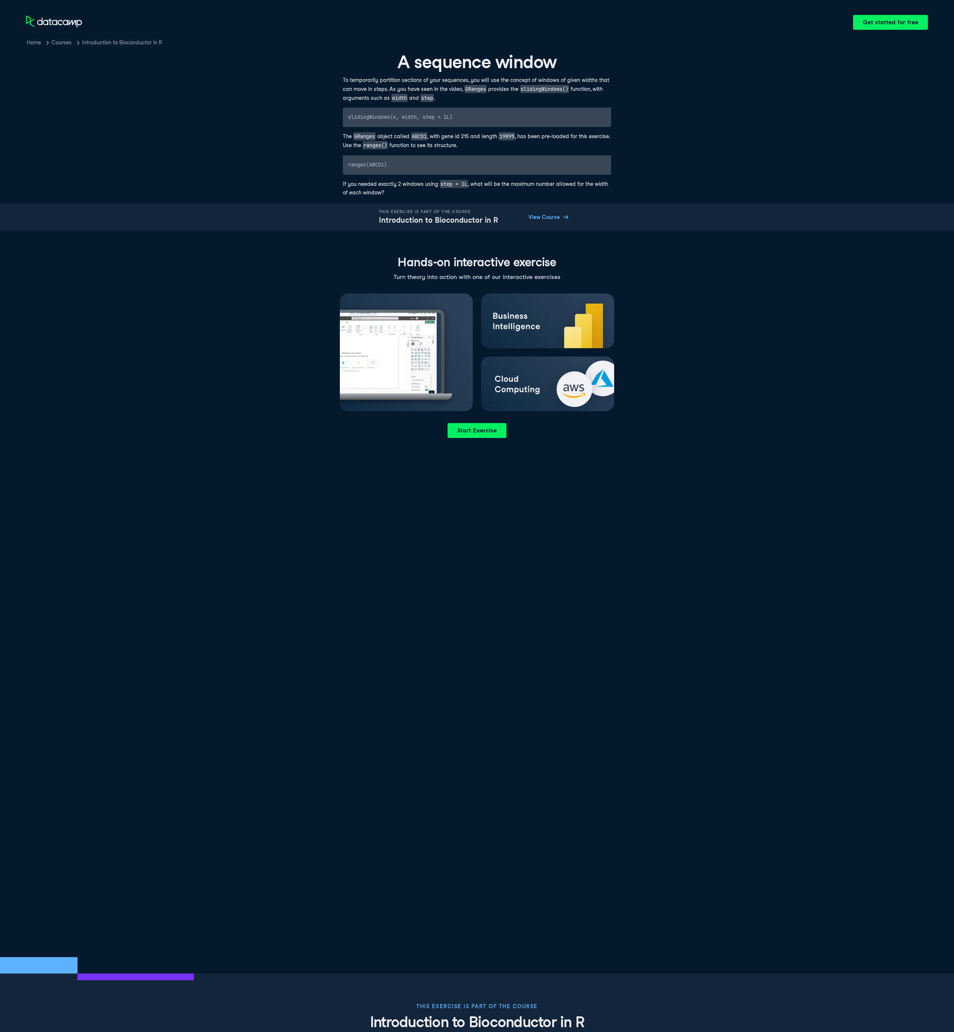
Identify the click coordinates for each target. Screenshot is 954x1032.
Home (34, 42)
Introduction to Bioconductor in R (122, 42)
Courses (61, 42)
